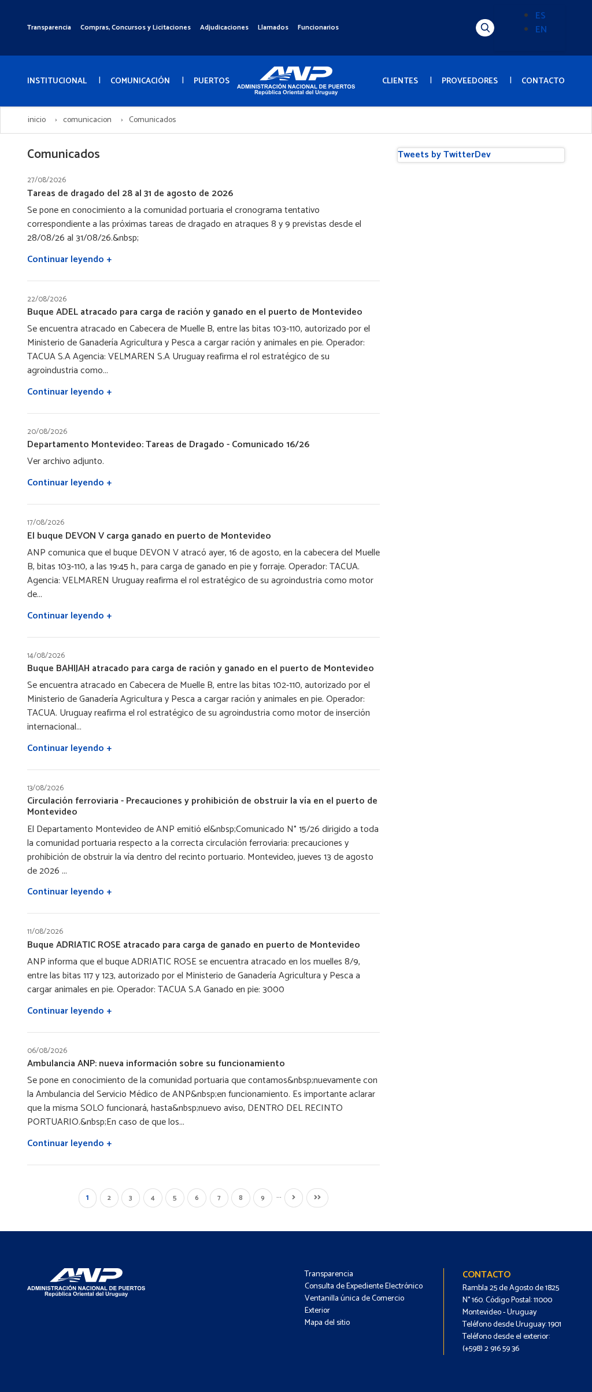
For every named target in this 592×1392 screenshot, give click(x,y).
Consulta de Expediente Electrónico (364, 1286)
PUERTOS (212, 81)
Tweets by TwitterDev (444, 155)
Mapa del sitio (327, 1323)
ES (540, 16)
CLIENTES (400, 81)
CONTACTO (543, 81)
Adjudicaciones (224, 27)
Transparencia (49, 27)
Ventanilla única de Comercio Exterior (354, 1304)
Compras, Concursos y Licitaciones (135, 27)
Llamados (273, 27)
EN (541, 30)
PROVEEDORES (470, 81)
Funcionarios (318, 27)
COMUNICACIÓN (140, 81)
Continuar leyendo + (69, 259)
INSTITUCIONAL (57, 81)
